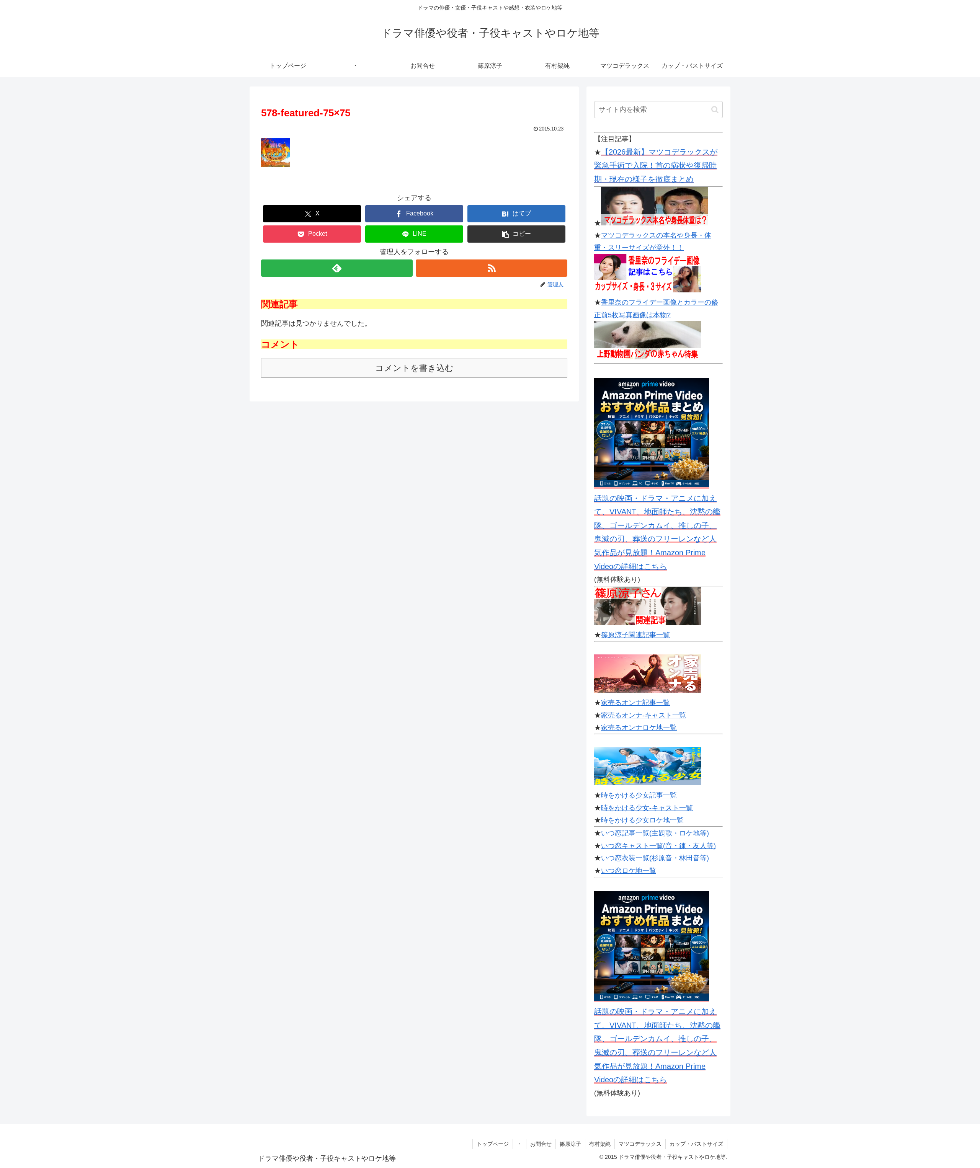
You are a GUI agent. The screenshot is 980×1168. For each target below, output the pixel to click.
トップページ (493, 1144)
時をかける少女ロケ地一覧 (642, 820)
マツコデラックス (640, 1144)
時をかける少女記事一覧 (639, 795)
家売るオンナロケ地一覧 (639, 727)
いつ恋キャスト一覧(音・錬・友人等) (658, 846)
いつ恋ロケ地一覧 (628, 870)
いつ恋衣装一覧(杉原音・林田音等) (655, 858)
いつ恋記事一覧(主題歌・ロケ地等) (655, 833)
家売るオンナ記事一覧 (635, 702)
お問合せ (541, 1144)
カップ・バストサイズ (696, 1144)
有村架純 (600, 1144)
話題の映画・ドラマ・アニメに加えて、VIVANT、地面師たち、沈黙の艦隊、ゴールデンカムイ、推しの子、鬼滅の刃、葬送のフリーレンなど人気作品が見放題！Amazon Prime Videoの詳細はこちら (657, 532)
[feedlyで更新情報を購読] (337, 268)
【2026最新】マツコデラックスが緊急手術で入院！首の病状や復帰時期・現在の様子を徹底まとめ (655, 165)
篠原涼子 (570, 1144)
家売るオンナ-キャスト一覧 (643, 715)
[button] (516, 234)
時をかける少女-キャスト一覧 (647, 808)
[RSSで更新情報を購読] (491, 268)
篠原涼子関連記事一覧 (635, 635)
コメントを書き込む (414, 368)
